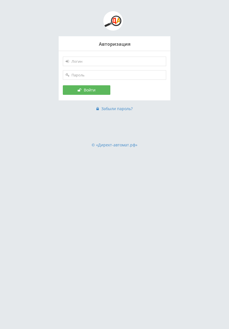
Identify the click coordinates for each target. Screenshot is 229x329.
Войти (89, 90)
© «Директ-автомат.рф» (114, 144)
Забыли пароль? (116, 108)
